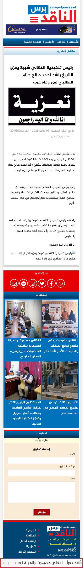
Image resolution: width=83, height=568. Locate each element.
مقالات (61, 42)
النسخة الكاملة (32, 42)
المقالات (31, 535)
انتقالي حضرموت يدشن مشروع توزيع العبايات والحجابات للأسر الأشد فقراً (61, 346)
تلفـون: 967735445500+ (66, 549)
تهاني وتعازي (66, 51)
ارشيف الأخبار (28, 541)
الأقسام (49, 42)
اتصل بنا (31, 546)
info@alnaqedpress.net (61, 555)
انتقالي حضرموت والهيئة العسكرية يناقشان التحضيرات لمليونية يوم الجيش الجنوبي (24, 348)
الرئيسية (74, 42)
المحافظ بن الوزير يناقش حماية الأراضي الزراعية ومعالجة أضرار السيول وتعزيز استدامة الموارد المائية (24, 413)
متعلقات (41, 295)
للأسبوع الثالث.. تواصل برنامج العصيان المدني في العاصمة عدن (60, 408)
